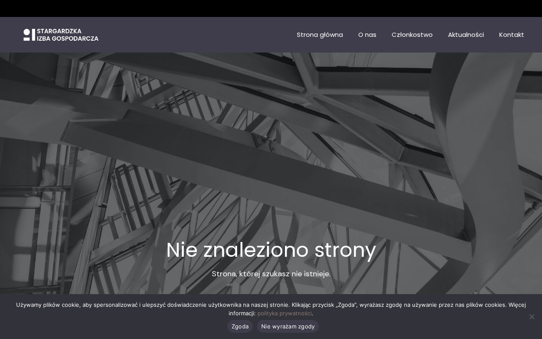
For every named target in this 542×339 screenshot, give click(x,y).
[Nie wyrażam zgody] (531, 316)
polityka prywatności (284, 313)
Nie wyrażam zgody (288, 326)
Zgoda (240, 326)
